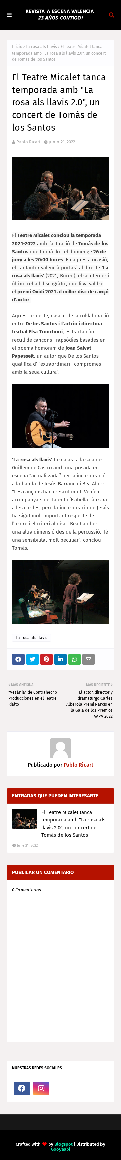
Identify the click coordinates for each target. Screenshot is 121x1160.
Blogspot (63, 1144)
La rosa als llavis (41, 46)
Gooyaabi (60, 1149)
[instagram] (41, 1088)
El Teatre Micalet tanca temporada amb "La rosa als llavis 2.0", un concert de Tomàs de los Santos (73, 823)
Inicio (17, 46)
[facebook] (22, 1088)
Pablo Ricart (28, 141)
